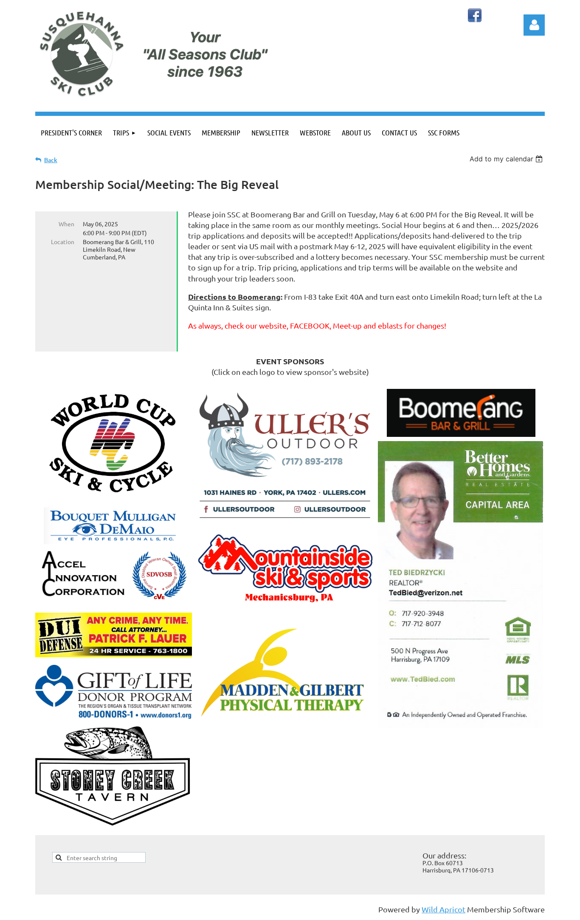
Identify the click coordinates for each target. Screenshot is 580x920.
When (66, 224)
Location (62, 241)
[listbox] (507, 159)
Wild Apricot (443, 909)
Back (50, 160)
